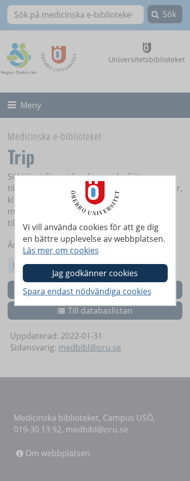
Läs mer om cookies (61, 250)
